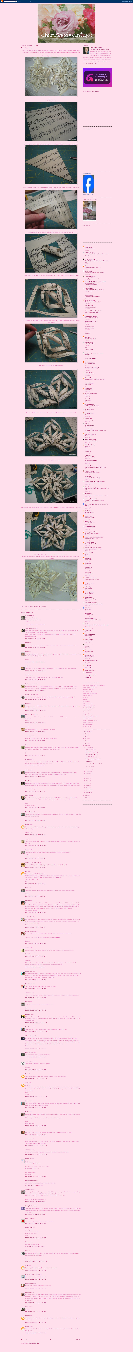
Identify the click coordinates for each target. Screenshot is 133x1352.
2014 (86, 734)
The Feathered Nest (30, 684)
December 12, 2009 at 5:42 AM (35, 1048)
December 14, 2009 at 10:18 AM (36, 1097)
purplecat (27, 1306)
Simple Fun (87, 554)
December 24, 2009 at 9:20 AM (35, 1176)
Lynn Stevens (28, 1027)
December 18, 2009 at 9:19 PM (35, 1126)
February (88, 790)
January (88, 792)
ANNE (26, 1265)
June (87, 780)
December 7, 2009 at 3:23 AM (35, 624)
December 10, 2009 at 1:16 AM (35, 979)
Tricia (26, 1251)
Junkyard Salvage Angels (90, 338)
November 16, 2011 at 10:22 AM (36, 1261)
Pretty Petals (88, 476)
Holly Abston (88, 572)
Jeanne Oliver (88, 271)
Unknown (27, 824)
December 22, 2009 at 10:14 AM (36, 1154)
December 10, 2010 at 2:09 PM (35, 1238)
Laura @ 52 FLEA (29, 714)
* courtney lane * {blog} (91, 499)
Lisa (26, 871)
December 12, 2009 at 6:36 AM (35, 1057)
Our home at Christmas (90, 363)
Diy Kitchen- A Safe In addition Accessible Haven (95, 430)
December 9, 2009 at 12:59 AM (35, 912)
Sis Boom (87, 347)
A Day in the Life (89, 553)
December (88, 747)
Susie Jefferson (29, 1189)
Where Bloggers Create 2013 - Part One (93, 549)
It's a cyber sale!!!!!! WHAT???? (92, 405)
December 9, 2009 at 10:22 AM (35, 943)
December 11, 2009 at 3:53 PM (35, 997)
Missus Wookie (29, 1283)
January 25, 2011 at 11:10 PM (35, 1247)
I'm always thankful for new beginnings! (93, 278)
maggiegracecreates (30, 931)
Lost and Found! (88, 641)
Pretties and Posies (89, 655)
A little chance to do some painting (92, 296)
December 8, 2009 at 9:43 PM (35, 896)
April (87, 785)
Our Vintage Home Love (91, 321)
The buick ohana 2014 (89, 456)
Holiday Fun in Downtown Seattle (94, 763)
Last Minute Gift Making (92, 752)
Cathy (26, 887)
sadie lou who (88, 667)
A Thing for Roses (89, 542)
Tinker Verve (88, 608)
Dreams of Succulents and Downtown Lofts (94, 500)
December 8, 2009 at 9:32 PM (35, 883)
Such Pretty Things (89, 326)
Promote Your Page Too (88, 194)
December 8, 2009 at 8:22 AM (35, 807)
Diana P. (27, 675)
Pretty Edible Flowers (89, 328)
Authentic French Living (90, 344)
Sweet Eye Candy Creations (92, 367)
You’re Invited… (88, 609)
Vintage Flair (88, 399)
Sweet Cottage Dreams (90, 439)
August (88, 776)
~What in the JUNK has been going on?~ (94, 604)
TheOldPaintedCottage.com (92, 487)
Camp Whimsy (88, 663)
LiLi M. (87, 623)
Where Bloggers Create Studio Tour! (93, 472)
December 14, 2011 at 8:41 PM (35, 1302)
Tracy (26, 839)
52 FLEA (87, 423)
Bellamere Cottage (89, 471)
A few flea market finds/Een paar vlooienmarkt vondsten (97, 625)
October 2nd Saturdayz (90, 522)
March (88, 787)
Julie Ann (27, 727)
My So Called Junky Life (91, 460)
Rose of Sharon (88, 372)
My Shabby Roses (89, 409)
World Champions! (89, 507)
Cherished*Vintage (87, 173)
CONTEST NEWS (89, 593)
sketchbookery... (88, 451)
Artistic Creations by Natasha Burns (94, 537)
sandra (26, 1082)
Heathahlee (28, 1292)
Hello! (86, 323)
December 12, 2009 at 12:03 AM (36, 1023)
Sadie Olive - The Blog (90, 305)
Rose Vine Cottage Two (90, 434)
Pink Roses (87, 450)
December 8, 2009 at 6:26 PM (35, 858)
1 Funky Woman (29, 1036)
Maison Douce (28, 812)
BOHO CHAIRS (88, 389)
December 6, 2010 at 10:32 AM (35, 1223)
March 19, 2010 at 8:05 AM (34, 1185)
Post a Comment (25, 1337)
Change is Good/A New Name (91, 544)
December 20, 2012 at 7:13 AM (35, 1311)
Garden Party (88, 672)
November (88, 769)
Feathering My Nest (90, 300)
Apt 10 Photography (90, 526)
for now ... (87, 646)
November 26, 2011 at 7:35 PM (35, 1279)
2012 (86, 738)
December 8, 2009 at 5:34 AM (35, 740)
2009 (86, 745)
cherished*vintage (97, 47)
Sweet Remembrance (90, 618)
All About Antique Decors (90, 307)
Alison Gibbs (28, 615)
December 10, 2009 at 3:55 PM (35, 988)
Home (51, 1340)
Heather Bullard (89, 342)
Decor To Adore (29, 1052)
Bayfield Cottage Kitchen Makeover (92, 312)
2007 (86, 797)
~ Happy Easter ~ (88, 630)
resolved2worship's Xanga (91, 660)
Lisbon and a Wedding (89, 517)
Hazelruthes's (88, 511)
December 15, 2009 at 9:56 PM (35, 1107)
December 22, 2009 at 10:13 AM (36, 1145)
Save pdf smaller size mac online (92, 368)
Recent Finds (87, 446)
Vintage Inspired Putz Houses (91, 284)
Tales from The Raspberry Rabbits (93, 311)
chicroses (27, 770)
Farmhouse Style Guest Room (91, 441)
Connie (27, 651)
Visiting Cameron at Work (90, 374)
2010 (86, 743)
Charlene (27, 1101)
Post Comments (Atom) (33, 1343)
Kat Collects (88, 558)
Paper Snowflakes (90, 766)
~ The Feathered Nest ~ (90, 276)
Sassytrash (87, 337)
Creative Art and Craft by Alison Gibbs (94, 481)
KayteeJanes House (90, 445)
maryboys (27, 1001)
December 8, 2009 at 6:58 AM (35, 777)
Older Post (78, 1340)
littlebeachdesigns (89, 404)
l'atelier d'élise (28, 1227)
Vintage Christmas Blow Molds (93, 759)
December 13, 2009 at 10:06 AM (36, 1078)
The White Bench (89, 288)
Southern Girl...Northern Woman (93, 547)
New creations (88, 400)
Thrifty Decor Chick (90, 259)
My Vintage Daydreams (91, 393)
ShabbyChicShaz (29, 1206)
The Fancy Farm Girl (90, 675)
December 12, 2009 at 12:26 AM (36, 1031)
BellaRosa (27, 1014)
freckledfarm (88, 665)
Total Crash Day (88, 588)
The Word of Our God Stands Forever (93, 301)
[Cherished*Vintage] (88, 192)
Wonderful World (88, 574)
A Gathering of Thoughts (91, 316)
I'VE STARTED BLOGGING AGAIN (93, 483)
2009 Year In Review (91, 749)
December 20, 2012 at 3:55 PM (35, 1322)
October (88, 771)
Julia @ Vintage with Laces (32, 862)
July (87, 778)
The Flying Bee (29, 1061)
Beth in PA (28, 759)
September (89, 773)
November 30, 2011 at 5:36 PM (35, 1288)
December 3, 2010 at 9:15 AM (35, 1214)
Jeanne (27, 745)
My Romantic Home (90, 362)
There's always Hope (89, 656)
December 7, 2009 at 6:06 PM (35, 690)
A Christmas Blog (89, 614)
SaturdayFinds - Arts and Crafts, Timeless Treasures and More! (95, 282)
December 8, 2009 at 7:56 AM (35, 791)
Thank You (87, 414)
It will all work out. (89, 349)
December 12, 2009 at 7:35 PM (35, 1069)
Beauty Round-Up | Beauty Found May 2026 (94, 272)
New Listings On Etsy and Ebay (92, 579)
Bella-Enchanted (89, 639)
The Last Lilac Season (89, 425)
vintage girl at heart (30, 628)
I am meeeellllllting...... (90, 420)
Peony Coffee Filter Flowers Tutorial (92, 477)
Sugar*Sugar (88, 613)
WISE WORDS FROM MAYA (92, 317)
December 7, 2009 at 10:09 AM (35, 671)
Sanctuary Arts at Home (91, 532)
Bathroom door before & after (91, 538)
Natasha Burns (28, 971)
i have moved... (88, 568)
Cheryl (27, 642)
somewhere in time (89, 629)
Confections (88, 563)
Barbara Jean (28, 1158)
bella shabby (88, 587)
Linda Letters (88, 247)
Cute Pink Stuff (88, 388)
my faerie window (89, 644)
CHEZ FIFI (88, 677)
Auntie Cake (28, 917)
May (87, 783)
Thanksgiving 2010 (89, 635)
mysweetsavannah (89, 429)
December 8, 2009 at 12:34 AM (35, 699)
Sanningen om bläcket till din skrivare (93, 619)
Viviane (27, 1242)
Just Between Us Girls (90, 577)
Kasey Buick (88, 455)
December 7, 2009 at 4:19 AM (35, 638)
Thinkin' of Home (89, 413)
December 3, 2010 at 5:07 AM (35, 1202)
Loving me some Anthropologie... (92, 533)
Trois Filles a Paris (89, 651)
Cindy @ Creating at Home (32, 1274)
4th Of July (87, 395)
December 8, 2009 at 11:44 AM (35, 845)
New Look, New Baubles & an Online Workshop (95, 467)
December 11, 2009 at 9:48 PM (35, 1010)
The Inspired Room (90, 252)
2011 (86, 741)
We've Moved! (88, 384)
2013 (86, 736)
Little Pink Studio (89, 383)
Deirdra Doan (28, 1130)
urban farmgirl (88, 493)
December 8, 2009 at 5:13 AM (35, 732)
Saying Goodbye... (89, 559)
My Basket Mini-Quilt (89, 512)
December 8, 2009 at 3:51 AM (35, 723)
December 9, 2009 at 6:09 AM (35, 927)
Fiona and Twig (89, 378)
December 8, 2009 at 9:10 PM (35, 867)
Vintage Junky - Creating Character (94, 353)
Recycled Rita (88, 418)
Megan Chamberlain (30, 694)
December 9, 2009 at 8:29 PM (35, 967)
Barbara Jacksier (89, 592)
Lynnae (27, 703)
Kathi (26, 666)
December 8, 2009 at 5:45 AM (35, 766)
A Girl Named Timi (90, 634)
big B (86, 266)
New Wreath (89, 761)
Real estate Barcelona (30, 1180)
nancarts (27, 947)
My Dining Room (88, 435)
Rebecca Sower (88, 567)
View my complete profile (91, 63)
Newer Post (24, 1340)
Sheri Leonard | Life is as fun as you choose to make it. (96, 504)
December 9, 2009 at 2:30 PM (35, 956)
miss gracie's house (89, 583)
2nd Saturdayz (88, 521)
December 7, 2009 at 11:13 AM (35, 680)
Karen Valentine (29, 795)
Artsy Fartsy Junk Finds (91, 602)
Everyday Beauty (89, 466)
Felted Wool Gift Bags (91, 756)
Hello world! (87, 333)
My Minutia (88, 332)
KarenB (27, 781)
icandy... (27, 849)
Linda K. (27, 1111)
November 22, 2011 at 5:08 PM (35, 1270)
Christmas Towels (89, 462)
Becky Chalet (28, 1218)
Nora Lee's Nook (89, 650)
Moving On (87, 354)
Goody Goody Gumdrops (92, 754)
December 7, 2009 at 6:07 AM (35, 662)
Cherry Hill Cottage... (90, 358)
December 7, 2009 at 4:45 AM (35, 647)
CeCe (26, 1074)
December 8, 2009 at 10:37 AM (35, 835)
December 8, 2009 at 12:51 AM (35, 710)
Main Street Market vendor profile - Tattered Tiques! (96, 495)
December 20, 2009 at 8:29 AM (35, 1135)
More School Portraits (89, 528)
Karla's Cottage (89, 295)
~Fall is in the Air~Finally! (90, 598)
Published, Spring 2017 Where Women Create (95, 379)
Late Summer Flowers (89, 248)
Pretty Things (28, 983)
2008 (86, 795)
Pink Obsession (88, 597)
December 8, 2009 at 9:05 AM (35, 820)
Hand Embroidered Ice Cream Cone (92, 267)
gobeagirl (27, 900)
